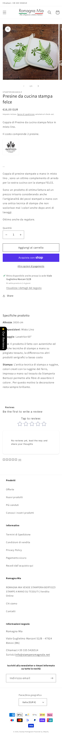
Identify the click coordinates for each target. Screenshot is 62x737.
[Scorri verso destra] (38, 86)
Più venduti (12, 505)
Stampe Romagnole (26, 732)
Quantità (7, 227)
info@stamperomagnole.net (32, 654)
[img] (10, 460)
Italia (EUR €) (29, 702)
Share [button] (10, 295)
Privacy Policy (14, 550)
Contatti (11, 611)
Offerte (10, 489)
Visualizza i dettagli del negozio (24, 288)
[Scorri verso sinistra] (23, 86)
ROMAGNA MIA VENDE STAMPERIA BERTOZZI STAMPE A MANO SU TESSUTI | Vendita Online (31, 591)
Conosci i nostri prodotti (20, 512)
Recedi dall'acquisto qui (19, 565)
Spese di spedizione (26, 114)
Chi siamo (11, 603)
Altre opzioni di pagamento (31, 266)
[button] (5, 12)
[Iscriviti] (52, 678)
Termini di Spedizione (18, 534)
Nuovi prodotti (14, 497)
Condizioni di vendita (18, 542)
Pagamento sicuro (16, 557)
